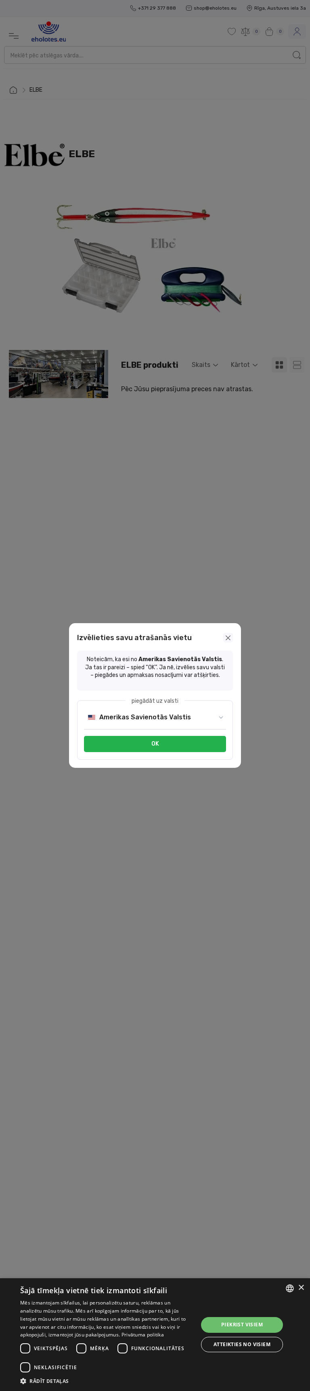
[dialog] (155, 1334)
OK (155, 743)
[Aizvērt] (228, 638)
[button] (106, 1381)
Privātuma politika (142, 1334)
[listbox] (290, 1288)
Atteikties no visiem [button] (242, 1344)
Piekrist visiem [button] (242, 1324)
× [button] (301, 1288)
